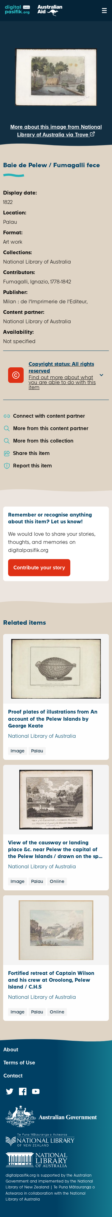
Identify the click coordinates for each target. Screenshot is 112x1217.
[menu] (104, 11)
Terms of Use (19, 1062)
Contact (12, 1075)
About (10, 1049)
